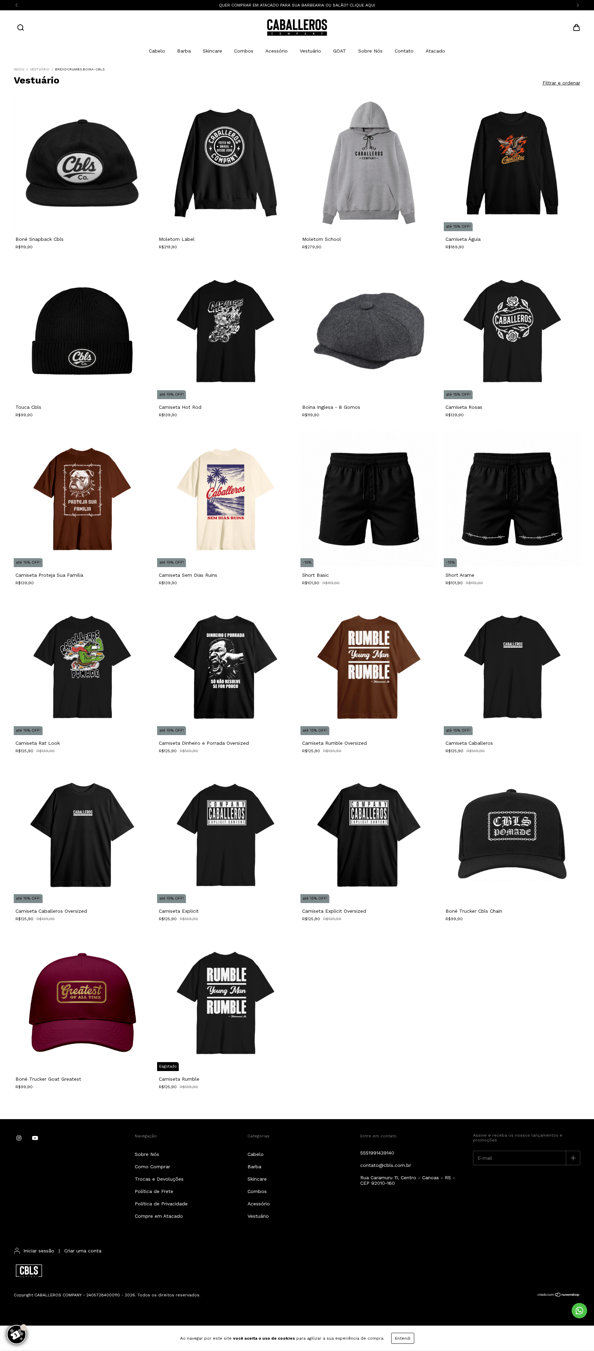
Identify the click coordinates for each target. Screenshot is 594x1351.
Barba (184, 51)
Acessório (276, 51)
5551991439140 (377, 1153)
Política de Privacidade (161, 1203)
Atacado (435, 51)
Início (19, 69)
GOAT (339, 51)
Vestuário (310, 51)
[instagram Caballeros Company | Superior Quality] (19, 1138)
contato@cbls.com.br (385, 1165)
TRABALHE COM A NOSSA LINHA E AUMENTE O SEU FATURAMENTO (297, 5)
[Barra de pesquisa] (20, 28)
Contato (404, 51)
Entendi (402, 1338)
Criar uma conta (82, 1250)
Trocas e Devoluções (159, 1179)
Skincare (212, 51)
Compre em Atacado (159, 1216)
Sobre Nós (370, 51)
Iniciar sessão (38, 1250)
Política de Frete (154, 1191)
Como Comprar (152, 1166)
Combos (243, 51)
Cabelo (157, 51)
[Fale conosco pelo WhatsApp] (579, 1310)
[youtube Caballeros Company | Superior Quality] (35, 1138)
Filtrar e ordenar (561, 83)
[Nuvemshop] (558, 1295)
